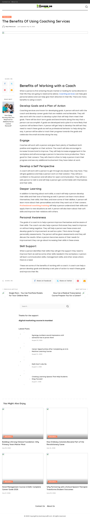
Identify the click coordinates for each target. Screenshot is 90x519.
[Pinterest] (4, 90)
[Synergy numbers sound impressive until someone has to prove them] (24, 337)
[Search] (86, 7)
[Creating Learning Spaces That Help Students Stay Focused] (24, 379)
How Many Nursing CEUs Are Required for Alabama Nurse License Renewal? (8, 120)
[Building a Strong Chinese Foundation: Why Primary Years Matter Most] (22, 423)
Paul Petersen (11, 26)
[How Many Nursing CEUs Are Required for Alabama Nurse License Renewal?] (8, 107)
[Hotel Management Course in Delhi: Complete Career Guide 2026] (22, 468)
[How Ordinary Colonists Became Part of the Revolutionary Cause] (67, 423)
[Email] (11, 90)
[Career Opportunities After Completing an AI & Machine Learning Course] (24, 351)
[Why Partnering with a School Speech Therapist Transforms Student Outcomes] (67, 468)
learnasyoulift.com (45, 516)
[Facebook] (4, 83)
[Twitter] (11, 83)
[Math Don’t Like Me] (24, 365)
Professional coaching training (34, 205)
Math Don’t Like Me (39, 364)
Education (7, 17)
